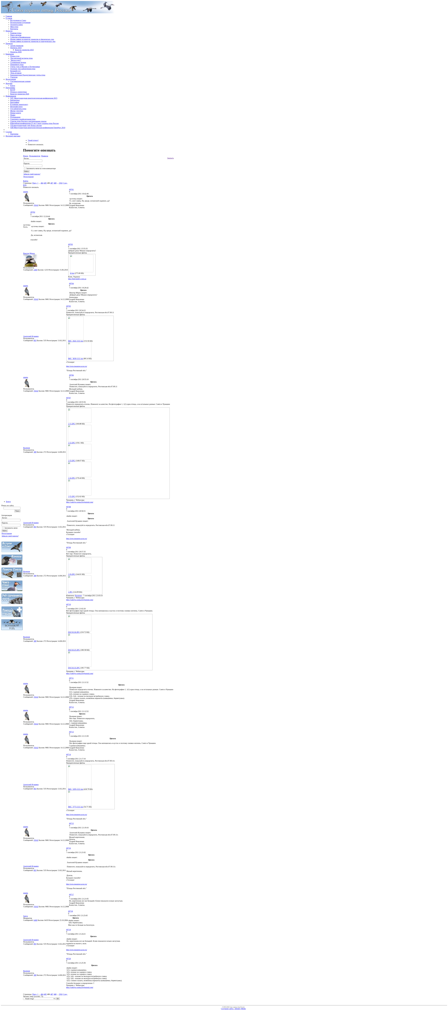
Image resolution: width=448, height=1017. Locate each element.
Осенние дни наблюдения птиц (22, 69)
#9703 (70, 244)
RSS (24, 185)
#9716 (68, 848)
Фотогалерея (11, 79)
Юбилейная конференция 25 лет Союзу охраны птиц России (34, 123)
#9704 (71, 283)
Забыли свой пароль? (10, 536)
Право (12, 115)
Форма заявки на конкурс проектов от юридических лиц (32, 41)
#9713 (71, 732)
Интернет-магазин (13, 136)
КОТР (12, 90)
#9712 (71, 707)
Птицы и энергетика (18, 92)
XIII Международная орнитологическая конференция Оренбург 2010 (37, 128)
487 (51, 183)
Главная (9, 16)
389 (35, 452)
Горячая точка (15, 33)
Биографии (14, 102)
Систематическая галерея (20, 81)
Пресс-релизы (15, 35)
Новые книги (15, 113)
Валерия (26, 448)
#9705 (68, 306)
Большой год (15, 71)
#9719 (68, 930)
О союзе (9, 18)
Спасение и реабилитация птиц (22, 119)
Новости (9, 31)
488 (55, 183)
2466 (35, 270)
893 (35, 340)
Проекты (9, 43)
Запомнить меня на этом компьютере (41, 168)
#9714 (68, 755)
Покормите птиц (17, 65)
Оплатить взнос (16, 25)
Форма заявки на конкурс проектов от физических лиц (32, 39)
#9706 (71, 375)
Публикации (15, 117)
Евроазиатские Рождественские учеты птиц (27, 75)
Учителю (14, 77)
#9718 (70, 911)
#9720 (68, 959)
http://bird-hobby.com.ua (77, 279)
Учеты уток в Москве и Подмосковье (25, 67)
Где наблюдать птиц (18, 109)
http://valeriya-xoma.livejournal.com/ (79, 502)
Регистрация (7, 533)
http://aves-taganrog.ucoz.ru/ (76, 366)
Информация (11, 96)
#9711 (71, 678)
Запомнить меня (10, 528)
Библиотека (15, 100)
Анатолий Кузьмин (31, 336)
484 (42, 183)
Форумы (9, 83)
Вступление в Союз (18, 20)
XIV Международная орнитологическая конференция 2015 (33, 98)
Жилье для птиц (16, 111)
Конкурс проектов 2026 (19, 94)
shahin (25, 192)
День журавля (15, 73)
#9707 (68, 398)
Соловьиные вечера (18, 62)
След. (65, 183)
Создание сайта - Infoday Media (233, 1009)
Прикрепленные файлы (77, 253)
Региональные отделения (20, 22)
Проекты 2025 (16, 48)
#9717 (71, 895)
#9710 (68, 604)
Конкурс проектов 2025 (24, 50)
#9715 (71, 823)
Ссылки (9, 132)
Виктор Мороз (29, 253)
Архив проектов (16, 46)
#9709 (68, 547)
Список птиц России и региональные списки (28, 121)
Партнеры (14, 134)
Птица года (14, 56)
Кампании (10, 54)
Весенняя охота (16, 107)
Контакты (14, 29)
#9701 (71, 189)
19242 (36, 205)
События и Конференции (20, 37)
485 (45, 183)
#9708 (68, 507)
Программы (10, 88)
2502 (61, 183)
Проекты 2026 (16, 52)
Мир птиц (14, 27)
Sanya (25, 916)
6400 (35, 920)
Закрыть (170, 158)
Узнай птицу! (33, 140)
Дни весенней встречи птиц (21, 58)
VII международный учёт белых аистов (26, 125)
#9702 (32, 212)
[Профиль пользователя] (27, 202)
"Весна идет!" (15, 60)
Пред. (34, 183)
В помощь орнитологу (19, 104)
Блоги (12, 86)
